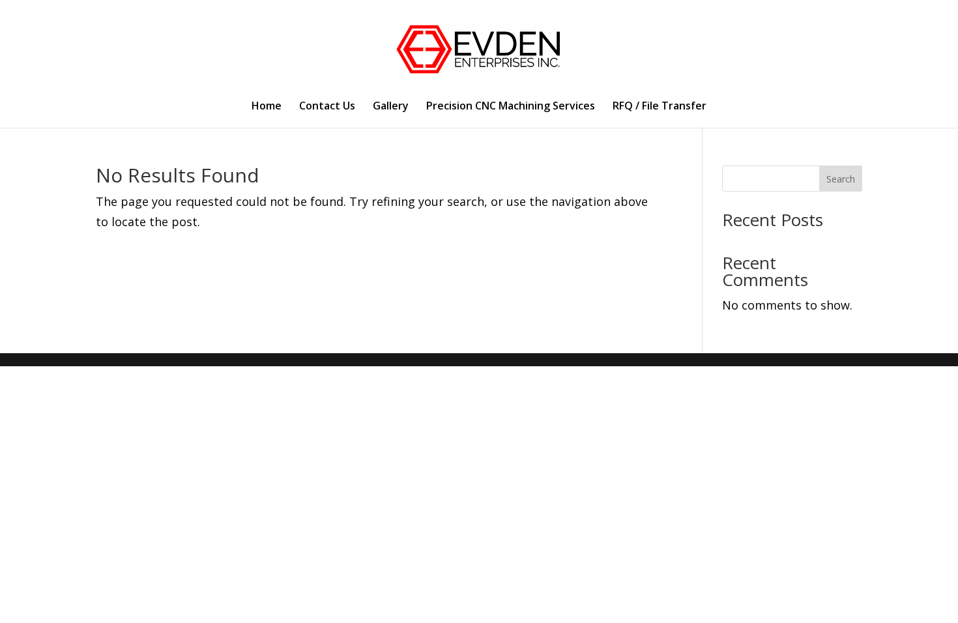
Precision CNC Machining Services (510, 107)
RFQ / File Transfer (659, 107)
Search (840, 179)
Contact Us (327, 107)
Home (267, 107)
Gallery (391, 107)
